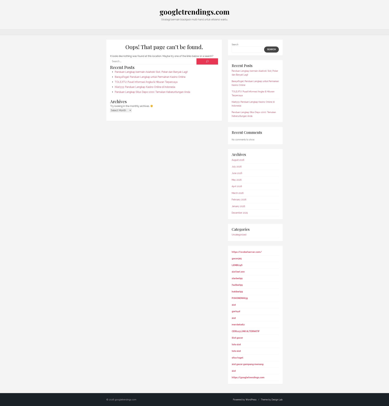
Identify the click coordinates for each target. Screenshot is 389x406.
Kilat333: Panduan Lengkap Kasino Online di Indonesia (145, 87)
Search (235, 44)
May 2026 (237, 180)
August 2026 (238, 160)
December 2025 (240, 213)
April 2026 (237, 186)
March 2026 (238, 193)
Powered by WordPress (244, 399)
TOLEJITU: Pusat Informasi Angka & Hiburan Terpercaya (146, 82)
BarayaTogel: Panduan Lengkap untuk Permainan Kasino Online (150, 76)
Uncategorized (239, 234)
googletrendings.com (195, 11)
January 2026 (238, 206)
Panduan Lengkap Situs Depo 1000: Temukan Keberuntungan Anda (152, 92)
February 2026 (239, 199)
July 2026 (237, 166)
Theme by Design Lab (272, 399)
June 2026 (237, 173)
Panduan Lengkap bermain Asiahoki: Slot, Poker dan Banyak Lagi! (151, 71)
